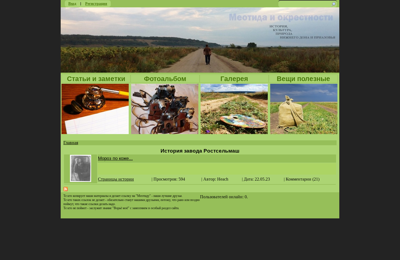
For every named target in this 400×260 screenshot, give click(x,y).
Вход (72, 3)
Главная (70, 142)
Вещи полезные (303, 78)
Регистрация (96, 3)
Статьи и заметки (96, 78)
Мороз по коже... (115, 158)
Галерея (234, 78)
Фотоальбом (165, 78)
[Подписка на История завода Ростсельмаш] (65, 189)
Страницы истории (116, 179)
